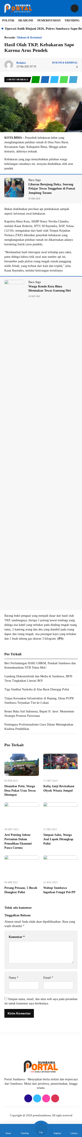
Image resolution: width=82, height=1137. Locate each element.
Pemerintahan (49, 20)
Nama (13, 977)
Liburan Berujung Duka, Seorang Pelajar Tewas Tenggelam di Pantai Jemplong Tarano (51, 189)
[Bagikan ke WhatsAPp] (64, 79)
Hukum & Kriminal (29, 37)
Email (48, 977)
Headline (25, 20)
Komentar (17, 937)
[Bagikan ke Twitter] (54, 79)
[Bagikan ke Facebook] (45, 79)
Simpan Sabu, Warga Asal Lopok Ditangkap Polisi (58, 839)
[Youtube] (54, 1098)
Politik (8, 20)
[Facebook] (27, 1098)
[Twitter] (36, 1098)
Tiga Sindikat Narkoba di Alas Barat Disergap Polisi (36, 689)
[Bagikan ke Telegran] (73, 79)
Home (8, 1133)
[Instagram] (45, 1098)
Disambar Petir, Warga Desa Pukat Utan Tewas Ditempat (20, 790)
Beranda (9, 37)
